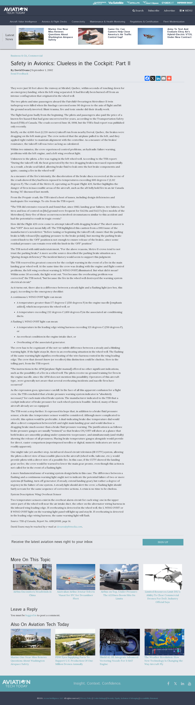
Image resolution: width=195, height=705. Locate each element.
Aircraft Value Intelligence (23, 21)
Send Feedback (19, 73)
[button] (186, 10)
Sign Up (163, 542)
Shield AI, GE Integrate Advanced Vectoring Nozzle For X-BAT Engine (119, 661)
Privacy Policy (86, 698)
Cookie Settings (99, 698)
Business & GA (19, 55)
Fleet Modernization (173, 21)
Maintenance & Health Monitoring (107, 21)
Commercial (35, 55)
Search (139, 10)
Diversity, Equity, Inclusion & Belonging (123, 698)
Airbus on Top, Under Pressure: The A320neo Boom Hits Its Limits (119, 595)
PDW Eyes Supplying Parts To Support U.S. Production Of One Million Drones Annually (74, 661)
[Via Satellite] (115, 3)
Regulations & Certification (144, 21)
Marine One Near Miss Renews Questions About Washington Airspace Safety (60, 34)
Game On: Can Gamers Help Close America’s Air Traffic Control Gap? (119, 33)
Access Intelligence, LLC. (54, 698)
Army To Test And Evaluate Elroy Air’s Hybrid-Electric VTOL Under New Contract (179, 33)
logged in (31, 615)
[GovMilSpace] (150, 2)
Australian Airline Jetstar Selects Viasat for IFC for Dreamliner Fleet (76, 595)
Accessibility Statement (149, 698)
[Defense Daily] (185, 3)
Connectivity (78, 21)
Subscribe (153, 10)
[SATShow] (133, 2)
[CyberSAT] (168, 3)
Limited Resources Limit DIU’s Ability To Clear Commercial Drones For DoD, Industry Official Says (162, 597)
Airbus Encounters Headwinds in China (32, 593)
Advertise (169, 10)
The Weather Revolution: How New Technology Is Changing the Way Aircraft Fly (163, 661)
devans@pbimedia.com (69, 526)
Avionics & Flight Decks (54, 21)
